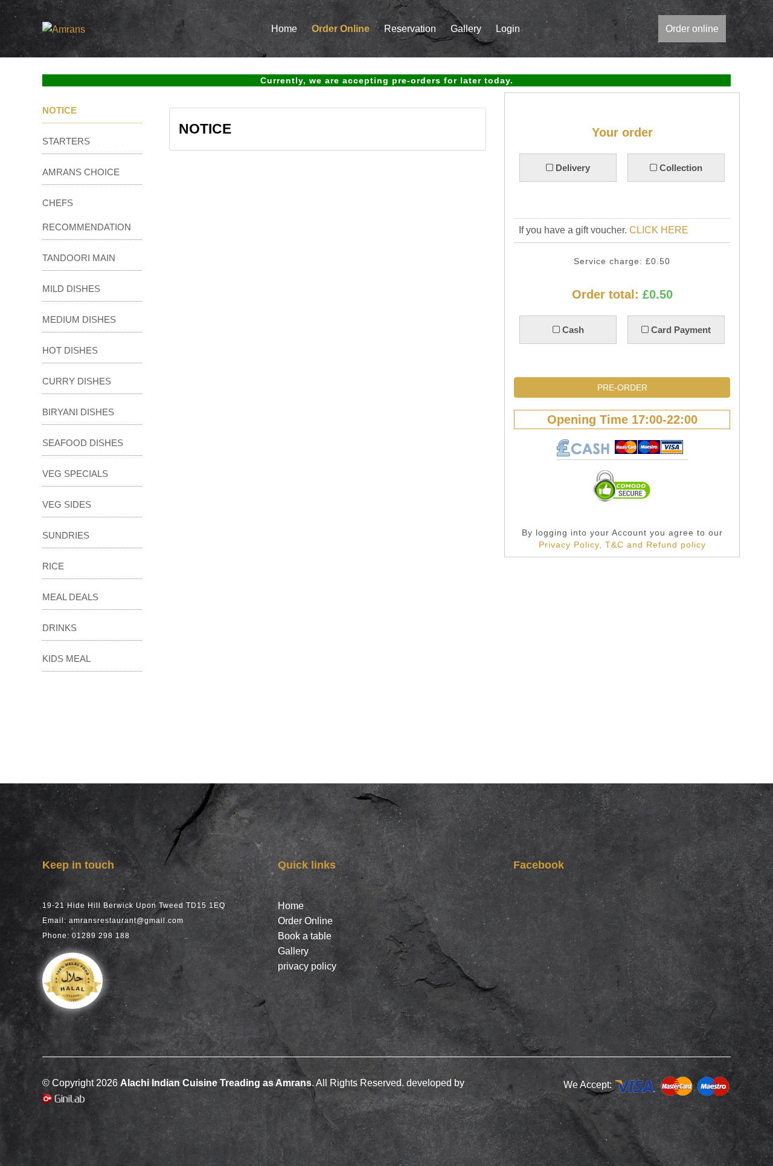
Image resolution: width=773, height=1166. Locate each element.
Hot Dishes (70, 350)
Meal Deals (70, 597)
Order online (692, 29)
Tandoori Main (78, 258)
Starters (66, 141)
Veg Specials (75, 473)
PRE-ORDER (622, 387)
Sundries (65, 535)
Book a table (305, 936)
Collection (679, 168)
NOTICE (59, 110)
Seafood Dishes (82, 443)
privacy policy (307, 966)
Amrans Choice (81, 172)
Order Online (341, 29)
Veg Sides (66, 504)
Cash (571, 330)
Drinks (59, 628)
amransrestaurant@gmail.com (126, 920)
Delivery (571, 168)
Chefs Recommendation (86, 215)
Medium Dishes (79, 319)
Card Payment (680, 330)
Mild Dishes (71, 288)
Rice (53, 566)
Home (284, 29)
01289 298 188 (101, 935)
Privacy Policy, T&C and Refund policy (622, 544)
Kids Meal (66, 658)
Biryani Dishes (78, 412)
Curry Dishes (76, 381)
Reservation (410, 29)
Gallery (466, 29)
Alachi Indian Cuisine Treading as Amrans (216, 1083)
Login (508, 29)
